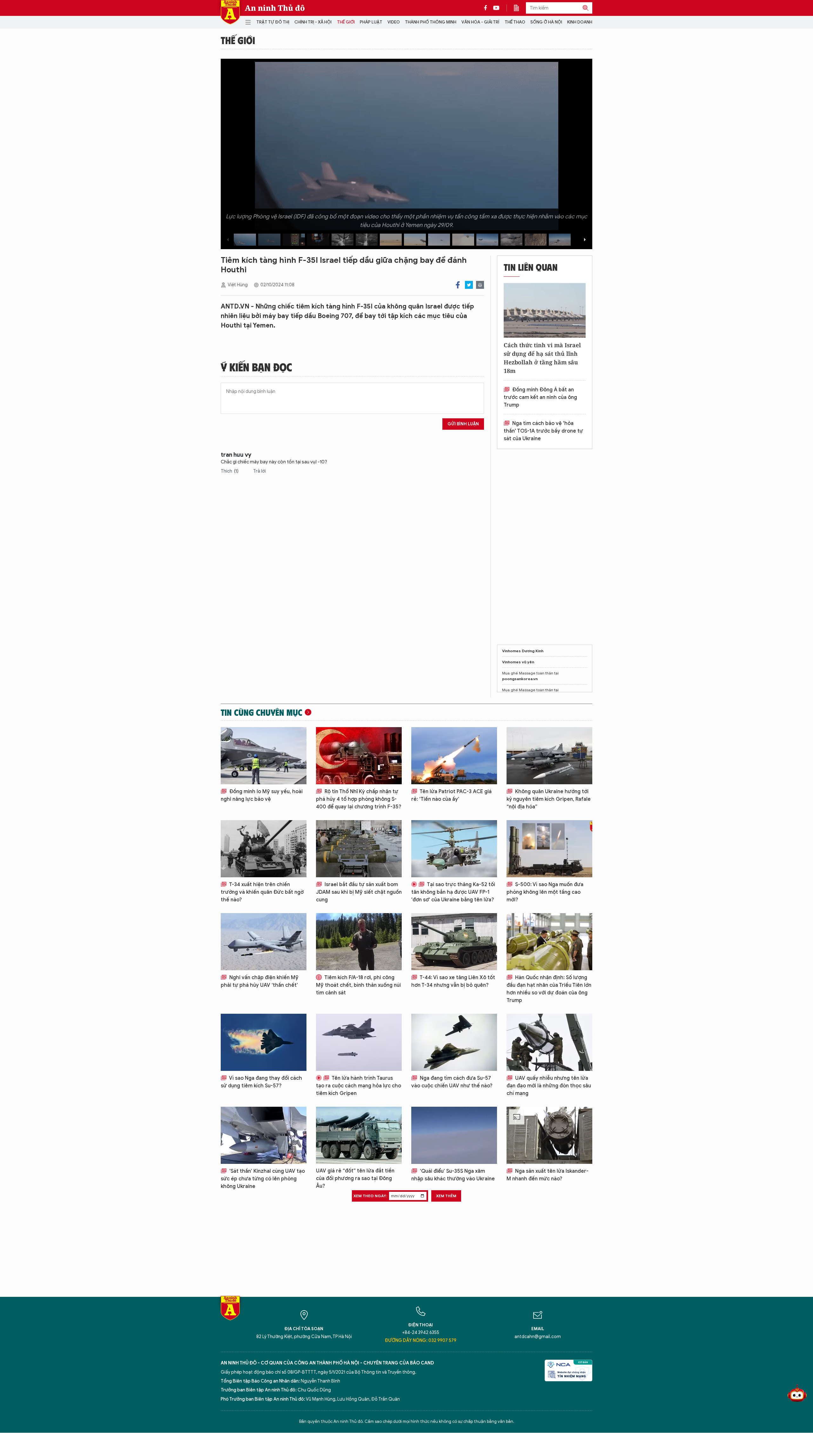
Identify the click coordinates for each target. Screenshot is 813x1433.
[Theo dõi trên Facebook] (487, 8)
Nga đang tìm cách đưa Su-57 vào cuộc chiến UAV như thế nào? (452, 1082)
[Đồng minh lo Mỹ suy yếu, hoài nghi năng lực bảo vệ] (263, 755)
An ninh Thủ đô (275, 8)
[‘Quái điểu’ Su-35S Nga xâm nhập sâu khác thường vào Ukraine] (454, 1135)
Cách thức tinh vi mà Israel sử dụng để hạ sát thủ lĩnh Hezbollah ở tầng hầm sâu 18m (542, 358)
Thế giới (346, 22)
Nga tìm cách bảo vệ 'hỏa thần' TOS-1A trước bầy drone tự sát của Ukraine (543, 431)
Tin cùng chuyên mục (261, 712)
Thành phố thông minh (430, 22)
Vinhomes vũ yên (518, 662)
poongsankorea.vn (520, 678)
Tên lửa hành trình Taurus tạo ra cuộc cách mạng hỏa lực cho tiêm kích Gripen (358, 1086)
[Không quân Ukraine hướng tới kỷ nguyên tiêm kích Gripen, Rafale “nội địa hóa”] (549, 755)
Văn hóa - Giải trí (480, 22)
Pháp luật (371, 22)
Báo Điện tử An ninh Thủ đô (230, 12)
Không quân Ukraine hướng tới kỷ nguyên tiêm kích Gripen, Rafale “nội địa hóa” (549, 799)
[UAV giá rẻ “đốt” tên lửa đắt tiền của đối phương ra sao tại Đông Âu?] (359, 1135)
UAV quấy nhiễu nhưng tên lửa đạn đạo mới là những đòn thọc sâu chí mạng (549, 1086)
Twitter (469, 285)
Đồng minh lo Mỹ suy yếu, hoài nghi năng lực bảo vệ (262, 795)
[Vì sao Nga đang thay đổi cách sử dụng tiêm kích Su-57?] (263, 1042)
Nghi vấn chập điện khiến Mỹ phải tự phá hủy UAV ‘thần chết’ (260, 981)
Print (480, 285)
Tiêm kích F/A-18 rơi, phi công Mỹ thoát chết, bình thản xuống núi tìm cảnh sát (358, 985)
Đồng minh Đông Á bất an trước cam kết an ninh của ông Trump (540, 397)
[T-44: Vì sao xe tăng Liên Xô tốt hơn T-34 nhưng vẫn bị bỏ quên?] (454, 941)
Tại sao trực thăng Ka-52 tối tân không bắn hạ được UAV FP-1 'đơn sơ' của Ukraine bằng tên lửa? (453, 892)
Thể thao (515, 22)
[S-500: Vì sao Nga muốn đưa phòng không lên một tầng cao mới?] (549, 848)
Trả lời (259, 471)
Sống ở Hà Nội (546, 22)
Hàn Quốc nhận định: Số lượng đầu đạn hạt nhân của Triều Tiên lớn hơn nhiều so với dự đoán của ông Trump (549, 989)
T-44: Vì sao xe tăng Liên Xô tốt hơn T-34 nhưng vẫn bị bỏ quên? (453, 981)
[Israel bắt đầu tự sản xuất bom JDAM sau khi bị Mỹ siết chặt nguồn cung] (359, 848)
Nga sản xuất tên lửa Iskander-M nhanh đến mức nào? (547, 1175)
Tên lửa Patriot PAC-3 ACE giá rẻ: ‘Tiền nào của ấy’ (451, 795)
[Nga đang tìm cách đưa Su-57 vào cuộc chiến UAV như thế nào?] (454, 1042)
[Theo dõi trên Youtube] (496, 8)
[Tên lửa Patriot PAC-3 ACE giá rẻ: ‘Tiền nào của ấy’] (454, 755)
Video (393, 22)
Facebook (458, 285)
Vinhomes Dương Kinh (522, 650)
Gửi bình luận (463, 424)
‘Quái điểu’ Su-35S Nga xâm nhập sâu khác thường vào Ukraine (453, 1175)
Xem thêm (446, 1195)
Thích (230, 471)
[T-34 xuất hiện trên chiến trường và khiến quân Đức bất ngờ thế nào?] (263, 848)
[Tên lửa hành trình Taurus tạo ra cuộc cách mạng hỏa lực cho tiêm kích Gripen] (359, 1042)
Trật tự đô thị (272, 22)
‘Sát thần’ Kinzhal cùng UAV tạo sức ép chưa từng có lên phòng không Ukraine (263, 1179)
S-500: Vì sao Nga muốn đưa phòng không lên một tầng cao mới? (545, 892)
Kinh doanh (579, 22)
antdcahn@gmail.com (537, 1336)
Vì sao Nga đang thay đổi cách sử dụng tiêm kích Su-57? (261, 1082)
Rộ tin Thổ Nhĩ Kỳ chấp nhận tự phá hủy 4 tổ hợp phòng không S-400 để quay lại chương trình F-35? (358, 799)
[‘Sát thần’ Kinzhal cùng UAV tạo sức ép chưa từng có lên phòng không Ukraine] (263, 1135)
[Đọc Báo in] (519, 8)
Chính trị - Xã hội (313, 22)
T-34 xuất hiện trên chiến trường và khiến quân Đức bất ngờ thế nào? (262, 892)
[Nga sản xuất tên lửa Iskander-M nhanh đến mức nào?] (549, 1135)
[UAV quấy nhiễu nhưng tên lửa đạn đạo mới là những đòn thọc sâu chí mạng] (549, 1042)
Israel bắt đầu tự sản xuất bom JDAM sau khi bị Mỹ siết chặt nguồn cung (359, 892)
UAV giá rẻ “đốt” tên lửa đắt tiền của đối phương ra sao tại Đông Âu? (355, 1178)
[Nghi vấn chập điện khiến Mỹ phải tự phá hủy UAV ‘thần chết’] (263, 941)
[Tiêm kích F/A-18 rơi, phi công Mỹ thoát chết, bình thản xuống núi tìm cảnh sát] (359, 941)
